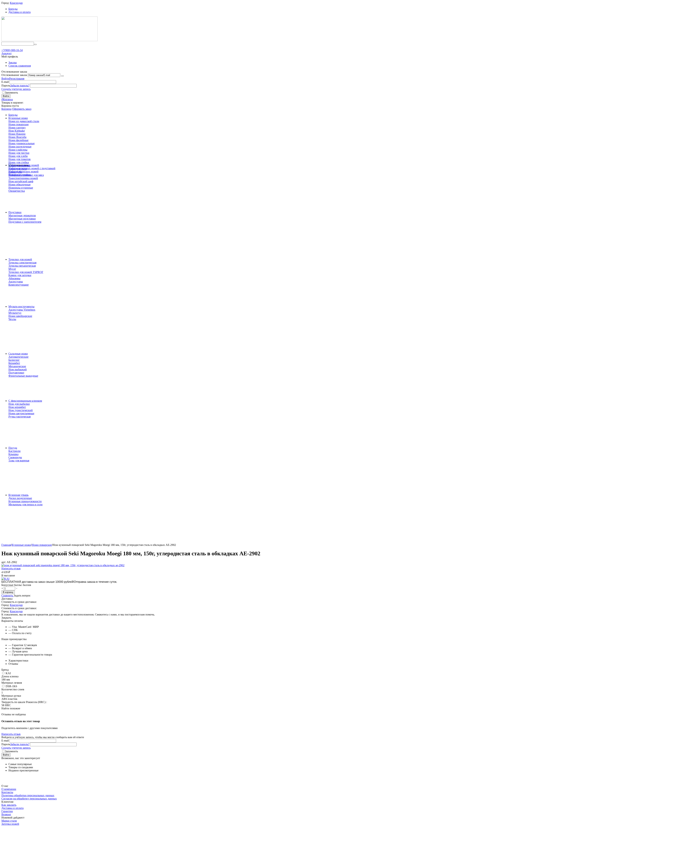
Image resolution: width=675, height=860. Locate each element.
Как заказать (8, 804)
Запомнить (11, 92)
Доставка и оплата (19, 12)
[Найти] (35, 44)
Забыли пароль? (19, 85)
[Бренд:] (5, 578)
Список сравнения (19, 65)
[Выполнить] (62, 75)
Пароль (5, 85)
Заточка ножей (10, 823)
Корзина (6, 108)
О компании (8, 789)
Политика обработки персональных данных (27, 795)
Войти (5, 78)
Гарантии (7, 811)
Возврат (6, 814)
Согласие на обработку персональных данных (29, 798)
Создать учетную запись (16, 89)
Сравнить (7, 595)
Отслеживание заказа (14, 74)
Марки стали (9, 820)
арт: (3, 562)
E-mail (5, 81)
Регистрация (16, 78)
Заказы (12, 62)
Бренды (13, 8)
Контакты (7, 792)
